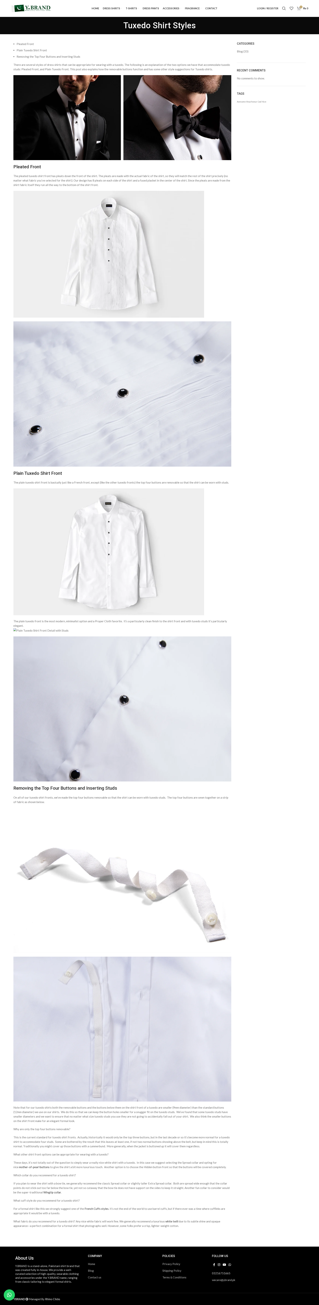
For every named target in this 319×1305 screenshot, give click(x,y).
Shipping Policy (171, 1270)
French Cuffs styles (97, 1208)
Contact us (94, 1277)
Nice (264, 101)
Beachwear (251, 101)
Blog (240, 51)
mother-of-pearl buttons (34, 1167)
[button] (9, 1295)
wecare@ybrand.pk (223, 1280)
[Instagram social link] (218, 1265)
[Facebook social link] (214, 1265)
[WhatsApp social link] (229, 1265)
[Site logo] (31, 8)
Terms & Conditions (174, 1277)
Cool (259, 101)
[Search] (284, 8)
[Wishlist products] (291, 8)
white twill (171, 1221)
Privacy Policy (171, 1264)
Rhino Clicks (52, 1299)
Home (91, 1264)
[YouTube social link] (224, 1265)
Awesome (241, 101)
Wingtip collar (52, 1192)
